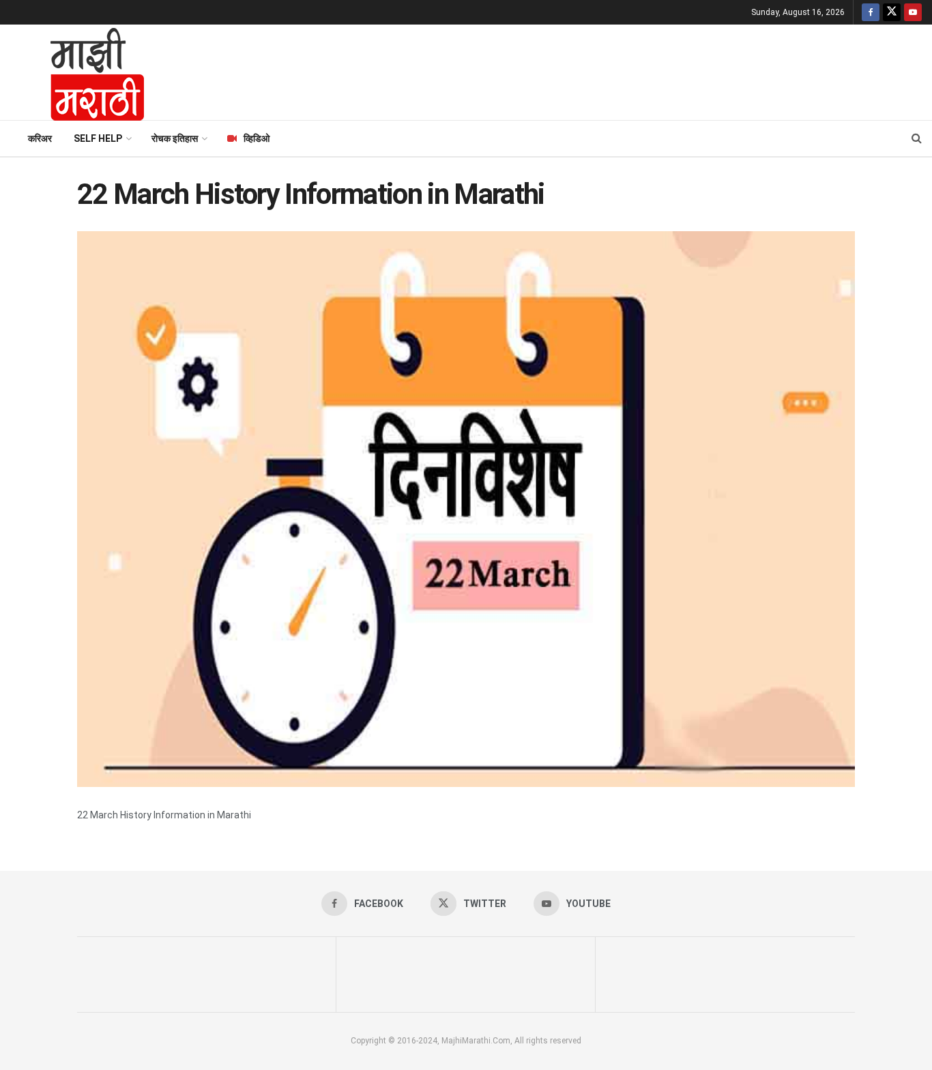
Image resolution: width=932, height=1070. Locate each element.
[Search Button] (917, 138)
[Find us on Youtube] (913, 12)
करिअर (40, 138)
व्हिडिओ (257, 138)
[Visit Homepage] (79, 72)
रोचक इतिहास (174, 138)
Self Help (98, 138)
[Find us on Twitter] (892, 12)
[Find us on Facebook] (870, 12)
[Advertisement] (544, 70)
